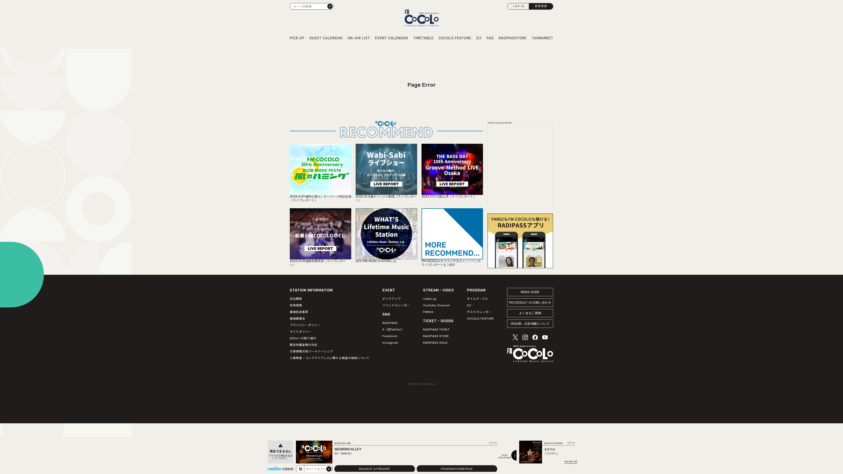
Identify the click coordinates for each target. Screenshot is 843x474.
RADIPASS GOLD (435, 342)
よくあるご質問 (530, 313)
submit (329, 468)
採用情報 (296, 305)
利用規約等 (287, 469)
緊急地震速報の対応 (303, 345)
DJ (478, 38)
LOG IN (518, 6)
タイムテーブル (477, 298)
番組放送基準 (299, 312)
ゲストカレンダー (479, 312)
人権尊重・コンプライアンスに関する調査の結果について (329, 358)
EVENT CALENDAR (391, 38)
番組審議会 (297, 318)
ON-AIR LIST (359, 38)
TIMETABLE (423, 38)
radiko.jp (430, 298)
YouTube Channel (436, 305)
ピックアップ (391, 298)
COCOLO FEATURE (454, 38)
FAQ (490, 38)
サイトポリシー (300, 331)
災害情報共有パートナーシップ (311, 351)
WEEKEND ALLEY (348, 449)
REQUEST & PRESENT (374, 468)
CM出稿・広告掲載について (530, 324)
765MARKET (542, 38)
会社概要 (296, 298)
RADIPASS (390, 323)
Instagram (390, 342)
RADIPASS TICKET (436, 329)
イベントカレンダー (396, 305)
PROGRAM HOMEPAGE (457, 468)
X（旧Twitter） (393, 329)
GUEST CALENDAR (326, 38)
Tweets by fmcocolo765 (500, 123)
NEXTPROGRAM (505, 456)
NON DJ (346, 453)
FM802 (428, 312)
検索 (330, 6)
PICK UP (297, 38)
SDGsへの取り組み (303, 338)
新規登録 (541, 6)
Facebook (390, 336)
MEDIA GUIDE (530, 292)
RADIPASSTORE (513, 38)
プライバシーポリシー (305, 325)
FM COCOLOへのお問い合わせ (530, 303)
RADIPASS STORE (436, 336)
